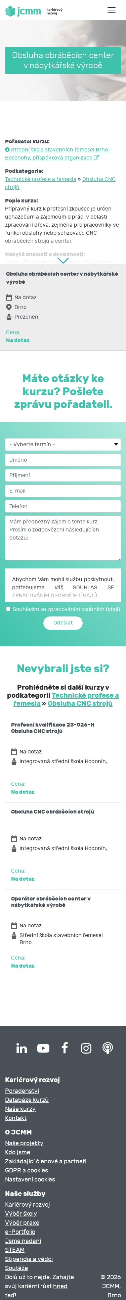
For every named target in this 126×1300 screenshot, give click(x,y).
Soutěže (16, 1268)
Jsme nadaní (23, 1241)
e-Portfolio (20, 1232)
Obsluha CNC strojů (80, 703)
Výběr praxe (22, 1222)
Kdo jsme (17, 1152)
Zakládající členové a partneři (45, 1161)
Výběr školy (21, 1213)
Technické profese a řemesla (40, 179)
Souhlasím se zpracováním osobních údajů (66, 609)
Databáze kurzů (27, 1100)
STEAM (15, 1250)
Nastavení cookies (30, 1179)
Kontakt (16, 1118)
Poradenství (22, 1091)
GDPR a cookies (26, 1170)
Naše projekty (24, 1143)
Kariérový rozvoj (27, 1204)
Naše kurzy (20, 1109)
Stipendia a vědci (29, 1259)
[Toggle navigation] (111, 10)
